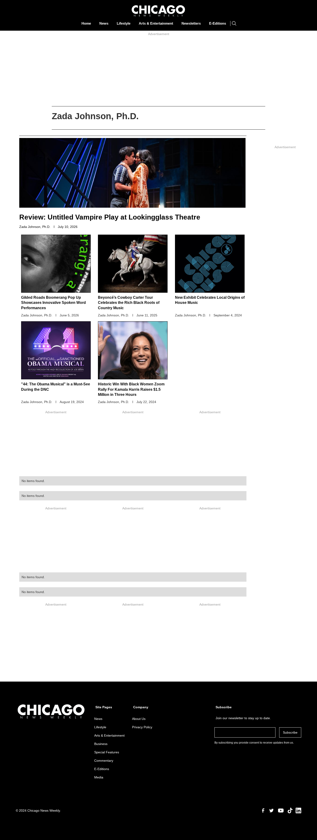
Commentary (103, 760)
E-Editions (217, 23)
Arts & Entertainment (156, 23)
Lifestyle (123, 23)
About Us (139, 719)
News (103, 23)
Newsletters (191, 23)
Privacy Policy (142, 727)
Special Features (106, 752)
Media (98, 777)
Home (86, 23)
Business (100, 744)
